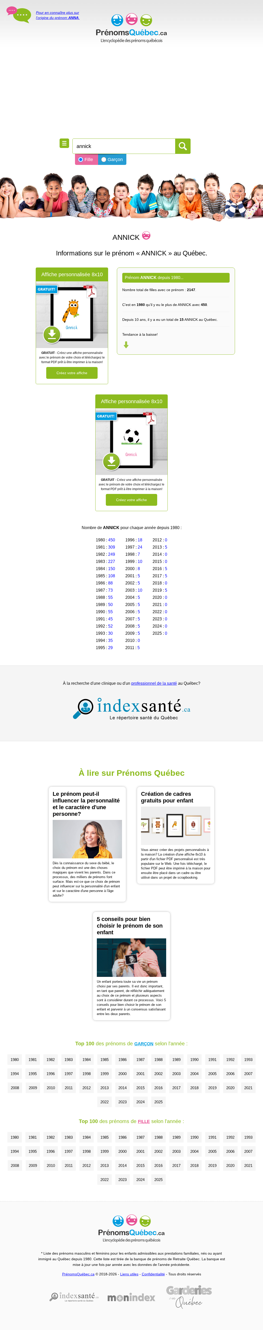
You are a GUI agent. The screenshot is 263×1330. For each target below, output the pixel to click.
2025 (158, 1102)
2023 (122, 1102)
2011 (69, 1088)
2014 (122, 1088)
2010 (51, 1088)
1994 (15, 1073)
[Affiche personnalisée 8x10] (72, 314)
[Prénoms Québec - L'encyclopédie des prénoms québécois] (131, 28)
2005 (212, 1073)
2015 (140, 1088)
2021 (248, 1088)
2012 (86, 1088)
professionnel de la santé (154, 683)
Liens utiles (129, 1274)
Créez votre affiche (72, 373)
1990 (194, 1059)
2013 (104, 1088)
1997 (68, 1073)
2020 (230, 1088)
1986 (122, 1059)
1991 (212, 1059)
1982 (50, 1059)
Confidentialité (153, 1274)
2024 (140, 1102)
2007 (248, 1073)
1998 (86, 1073)
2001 (140, 1073)
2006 (230, 1073)
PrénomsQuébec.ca (78, 1274)
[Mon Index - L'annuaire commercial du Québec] (131, 1297)
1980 (15, 1059)
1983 (68, 1059)
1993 (248, 1059)
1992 (230, 1059)
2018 (194, 1088)
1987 (140, 1059)
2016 (158, 1088)
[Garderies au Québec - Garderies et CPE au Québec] (189, 1297)
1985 (104, 1059)
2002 (158, 1073)
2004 (194, 1073)
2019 (212, 1088)
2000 (122, 1073)
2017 (176, 1088)
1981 (33, 1059)
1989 (176, 1059)
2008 (15, 1088)
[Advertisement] (131, 92)
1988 (158, 1059)
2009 (33, 1088)
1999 (104, 1073)
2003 (176, 1073)
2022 (104, 1102)
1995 (33, 1073)
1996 (50, 1073)
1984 (86, 1059)
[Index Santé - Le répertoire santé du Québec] (131, 709)
